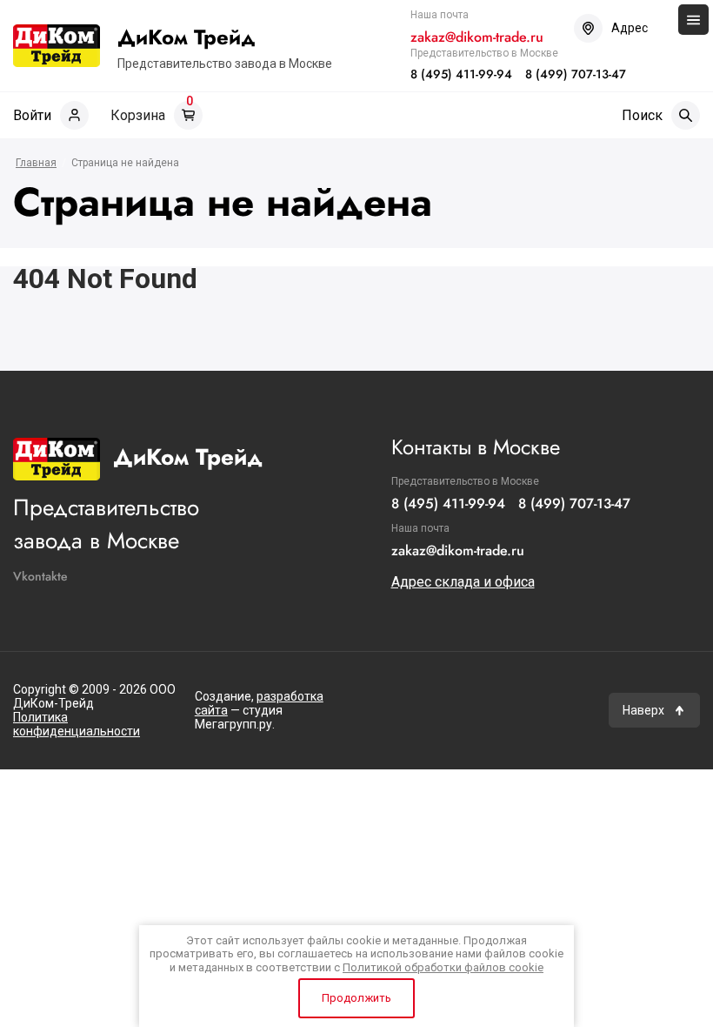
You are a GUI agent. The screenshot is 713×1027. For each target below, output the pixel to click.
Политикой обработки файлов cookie (443, 967)
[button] (654, 710)
